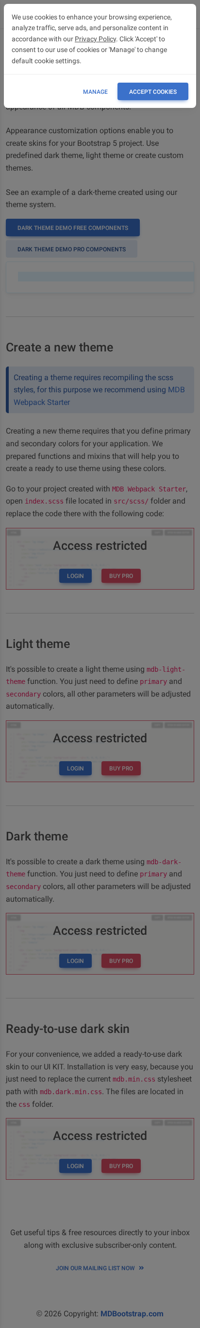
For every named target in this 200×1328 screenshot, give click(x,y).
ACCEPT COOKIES (153, 91)
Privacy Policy (95, 39)
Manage (95, 91)
